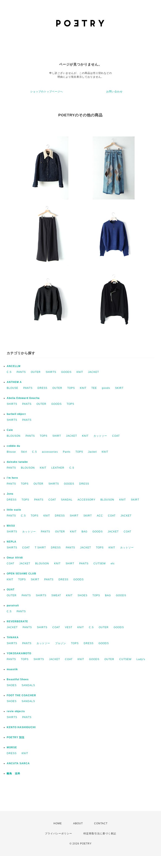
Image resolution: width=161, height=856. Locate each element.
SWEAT (56, 595)
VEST (68, 627)
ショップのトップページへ (46, 91)
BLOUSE (12, 388)
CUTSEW (99, 563)
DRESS (42, 388)
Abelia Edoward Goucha (23, 398)
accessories (50, 451)
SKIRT (119, 388)
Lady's (140, 659)
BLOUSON (14, 435)
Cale (10, 430)
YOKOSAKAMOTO (19, 653)
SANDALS (28, 685)
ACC (100, 515)
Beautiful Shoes (18, 679)
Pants (66, 451)
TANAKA (13, 637)
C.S (9, 372)
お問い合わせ (114, 91)
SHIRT (56, 435)
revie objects (16, 711)
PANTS (21, 372)
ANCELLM (14, 366)
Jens (10, 493)
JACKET (93, 372)
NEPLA (11, 541)
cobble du (13, 445)
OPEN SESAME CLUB (21, 573)
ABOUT (78, 823)
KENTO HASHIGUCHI (21, 727)
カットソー (100, 435)
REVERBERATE (17, 621)
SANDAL (67, 499)
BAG (84, 531)
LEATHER (57, 467)
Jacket (92, 451)
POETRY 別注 (16, 737)
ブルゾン (60, 643)
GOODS (66, 372)
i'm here (12, 477)
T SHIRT (40, 547)
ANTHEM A (14, 382)
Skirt (24, 451)
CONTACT (101, 823)
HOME (57, 823)
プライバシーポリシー (58, 833)
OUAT (10, 589)
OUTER (36, 372)
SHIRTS (51, 372)
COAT (116, 435)
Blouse (11, 451)
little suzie (14, 509)
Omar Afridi (15, 557)
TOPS (71, 388)
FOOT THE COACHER (21, 695)
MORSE (12, 747)
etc (113, 563)
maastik (12, 669)
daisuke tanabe (17, 461)
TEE (94, 388)
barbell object (16, 414)
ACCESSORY (86, 499)
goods (106, 388)
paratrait (13, 605)
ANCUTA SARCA (18, 763)
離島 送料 (13, 773)
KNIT (80, 372)
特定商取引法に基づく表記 (99, 833)
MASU (11, 525)
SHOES (82, 595)
